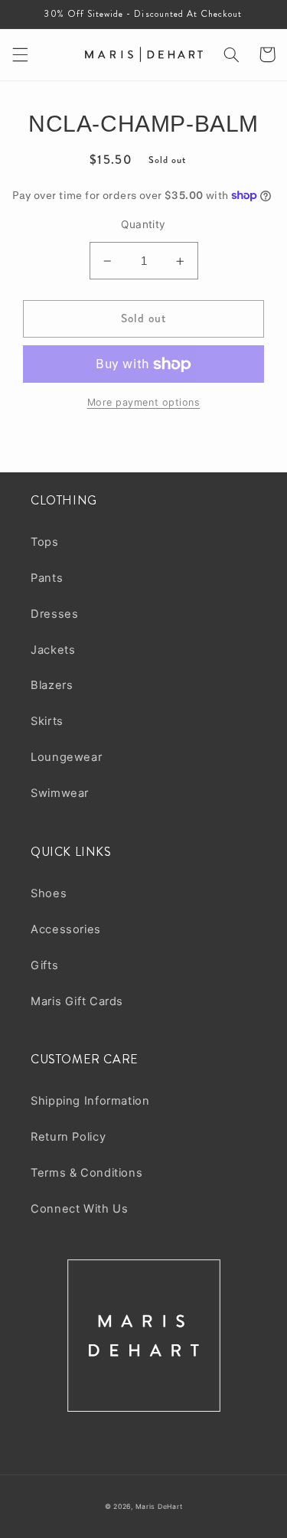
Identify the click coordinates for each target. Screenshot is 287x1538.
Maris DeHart (159, 1506)
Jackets (53, 650)
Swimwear (60, 793)
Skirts (47, 721)
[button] (20, 54)
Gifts (44, 965)
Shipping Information (90, 1101)
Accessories (66, 929)
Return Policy (68, 1137)
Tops (45, 542)
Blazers (52, 685)
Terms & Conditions (86, 1173)
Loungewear (66, 757)
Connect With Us (79, 1209)
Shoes (49, 893)
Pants (47, 578)
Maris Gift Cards (77, 1001)
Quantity (143, 224)
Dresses (54, 614)
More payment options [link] (144, 402)
